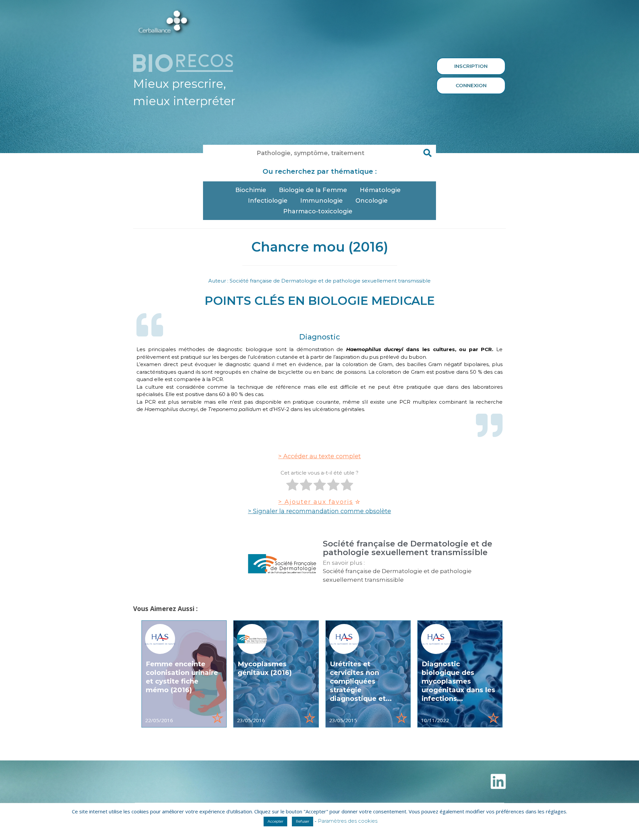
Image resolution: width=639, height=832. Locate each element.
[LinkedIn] (498, 781)
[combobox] (311, 153)
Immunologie (321, 200)
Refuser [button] (302, 821)
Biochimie (250, 190)
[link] (184, 674)
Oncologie (371, 200)
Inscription (471, 66)
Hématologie (380, 190)
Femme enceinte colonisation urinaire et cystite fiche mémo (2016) (182, 677)
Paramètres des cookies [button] (347, 821)
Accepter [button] (275, 821)
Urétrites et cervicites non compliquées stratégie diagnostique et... (361, 681)
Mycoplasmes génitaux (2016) (265, 668)
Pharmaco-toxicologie (317, 211)
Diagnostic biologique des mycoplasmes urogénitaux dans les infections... (458, 681)
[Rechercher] (427, 153)
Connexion (471, 85)
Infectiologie (268, 200)
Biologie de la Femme (313, 190)
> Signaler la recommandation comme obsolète (319, 511)
